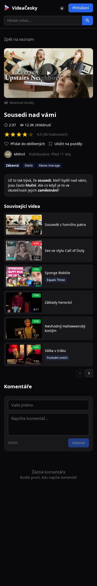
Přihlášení (80, 7)
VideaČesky (24, 8)
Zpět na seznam (19, 39)
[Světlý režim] (61, 8)
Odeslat (78, 442)
